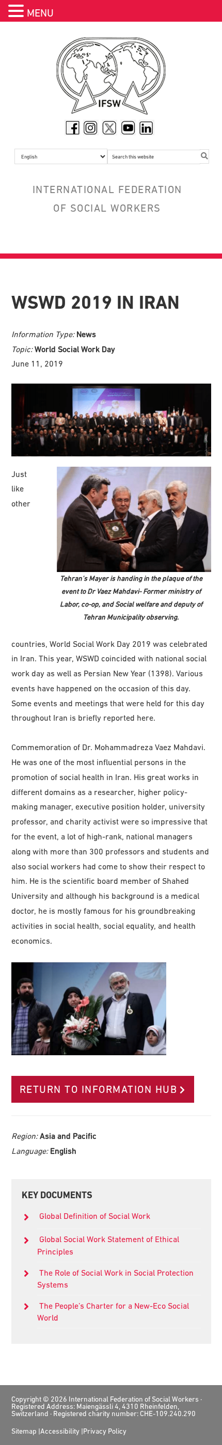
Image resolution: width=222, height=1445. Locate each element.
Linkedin (146, 127)
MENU (40, 13)
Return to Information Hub (99, 1089)
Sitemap (24, 1431)
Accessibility (60, 1431)
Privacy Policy (104, 1431)
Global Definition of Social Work (94, 1215)
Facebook (72, 127)
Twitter (109, 127)
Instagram (91, 127)
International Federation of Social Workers (111, 78)
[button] (17, 12)
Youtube (128, 127)
